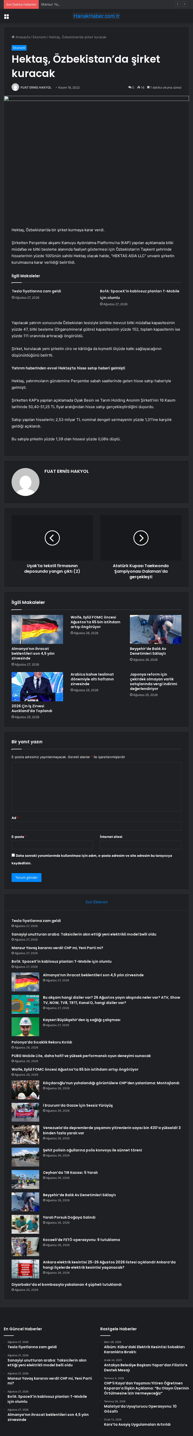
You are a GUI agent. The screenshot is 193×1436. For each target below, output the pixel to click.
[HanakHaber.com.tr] (96, 16)
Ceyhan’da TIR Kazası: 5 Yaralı (70, 1172)
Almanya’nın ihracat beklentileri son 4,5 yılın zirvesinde (33, 653)
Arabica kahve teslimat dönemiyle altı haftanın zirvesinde (92, 679)
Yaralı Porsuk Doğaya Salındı (69, 1217)
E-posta (19, 837)
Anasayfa (22, 37)
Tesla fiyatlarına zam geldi (36, 291)
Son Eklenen (96, 902)
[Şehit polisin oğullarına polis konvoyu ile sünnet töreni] (25, 1157)
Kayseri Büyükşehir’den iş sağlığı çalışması (81, 1019)
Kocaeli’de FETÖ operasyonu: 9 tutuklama (81, 1239)
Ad (15, 818)
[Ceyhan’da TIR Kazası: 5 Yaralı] (25, 1179)
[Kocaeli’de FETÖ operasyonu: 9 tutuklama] (25, 1246)
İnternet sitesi (111, 837)
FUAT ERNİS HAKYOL (36, 87)
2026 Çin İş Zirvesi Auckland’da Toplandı (32, 708)
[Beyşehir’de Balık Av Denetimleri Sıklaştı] (155, 629)
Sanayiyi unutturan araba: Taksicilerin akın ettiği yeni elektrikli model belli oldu (84, 934)
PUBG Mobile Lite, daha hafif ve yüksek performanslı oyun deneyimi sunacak (81, 1055)
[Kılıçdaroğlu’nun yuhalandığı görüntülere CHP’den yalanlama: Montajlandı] (25, 1089)
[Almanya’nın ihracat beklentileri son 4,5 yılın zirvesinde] (37, 629)
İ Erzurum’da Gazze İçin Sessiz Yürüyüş (78, 1105)
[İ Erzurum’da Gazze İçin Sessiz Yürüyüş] (25, 1112)
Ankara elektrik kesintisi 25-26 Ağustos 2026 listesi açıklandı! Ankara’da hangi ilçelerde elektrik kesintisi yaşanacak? (109, 1265)
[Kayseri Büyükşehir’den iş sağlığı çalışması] (25, 1026)
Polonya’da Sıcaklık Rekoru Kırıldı (42, 1042)
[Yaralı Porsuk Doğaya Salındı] (25, 1224)
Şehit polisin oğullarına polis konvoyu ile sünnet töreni (92, 1150)
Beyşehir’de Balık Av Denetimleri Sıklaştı (148, 651)
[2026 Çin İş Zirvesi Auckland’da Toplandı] (37, 686)
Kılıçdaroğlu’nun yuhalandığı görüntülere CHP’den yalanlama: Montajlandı (111, 1082)
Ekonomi (39, 37)
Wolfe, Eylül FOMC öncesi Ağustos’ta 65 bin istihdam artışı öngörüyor (95, 622)
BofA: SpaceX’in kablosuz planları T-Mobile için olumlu (62, 961)
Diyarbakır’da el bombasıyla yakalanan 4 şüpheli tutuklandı (67, 1284)
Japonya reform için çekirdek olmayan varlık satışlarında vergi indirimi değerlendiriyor (153, 681)
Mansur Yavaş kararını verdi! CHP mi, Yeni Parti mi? (81, 4)
